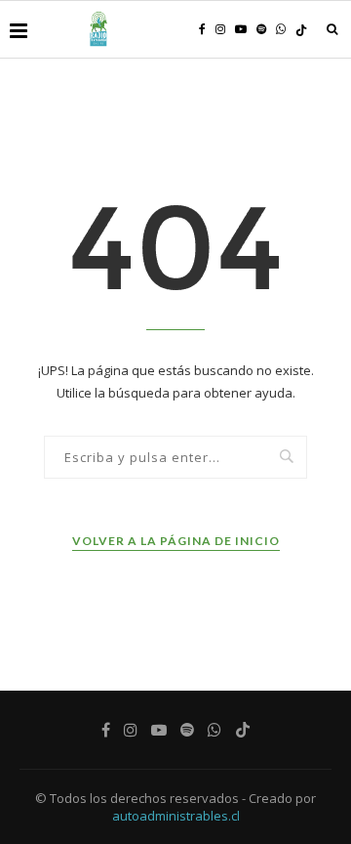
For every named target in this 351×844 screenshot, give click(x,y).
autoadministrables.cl (176, 815)
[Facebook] (202, 29)
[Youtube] (241, 29)
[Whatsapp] (281, 29)
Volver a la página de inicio (176, 540)
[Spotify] (261, 29)
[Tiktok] (301, 30)
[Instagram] (220, 29)
